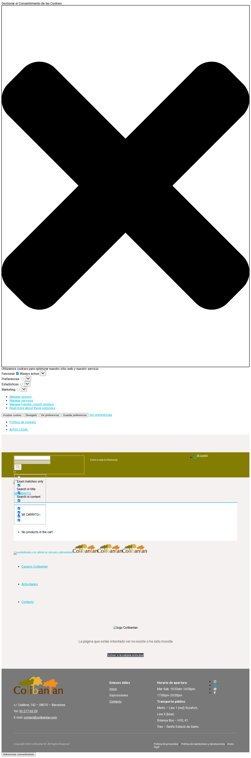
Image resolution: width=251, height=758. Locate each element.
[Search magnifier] (18, 467)
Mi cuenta (202, 455)
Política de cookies (22, 422)
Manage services (21, 400)
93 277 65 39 (28, 711)
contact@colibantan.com (40, 717)
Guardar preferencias (75, 415)
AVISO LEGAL (18, 429)
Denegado (31, 415)
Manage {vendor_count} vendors (31, 404)
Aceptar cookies (12, 415)
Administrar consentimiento (18, 754)
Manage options (20, 397)
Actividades (30, 584)
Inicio (113, 689)
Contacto (28, 602)
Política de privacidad (166, 743)
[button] (125, 186)
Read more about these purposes (32, 408)
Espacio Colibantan (35, 566)
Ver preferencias (50, 415)
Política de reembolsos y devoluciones (203, 743)
